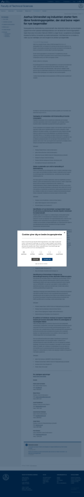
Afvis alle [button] (35, 259)
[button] (42, 264)
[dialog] (42, 248)
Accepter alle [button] (47, 259)
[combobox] (64, 232)
